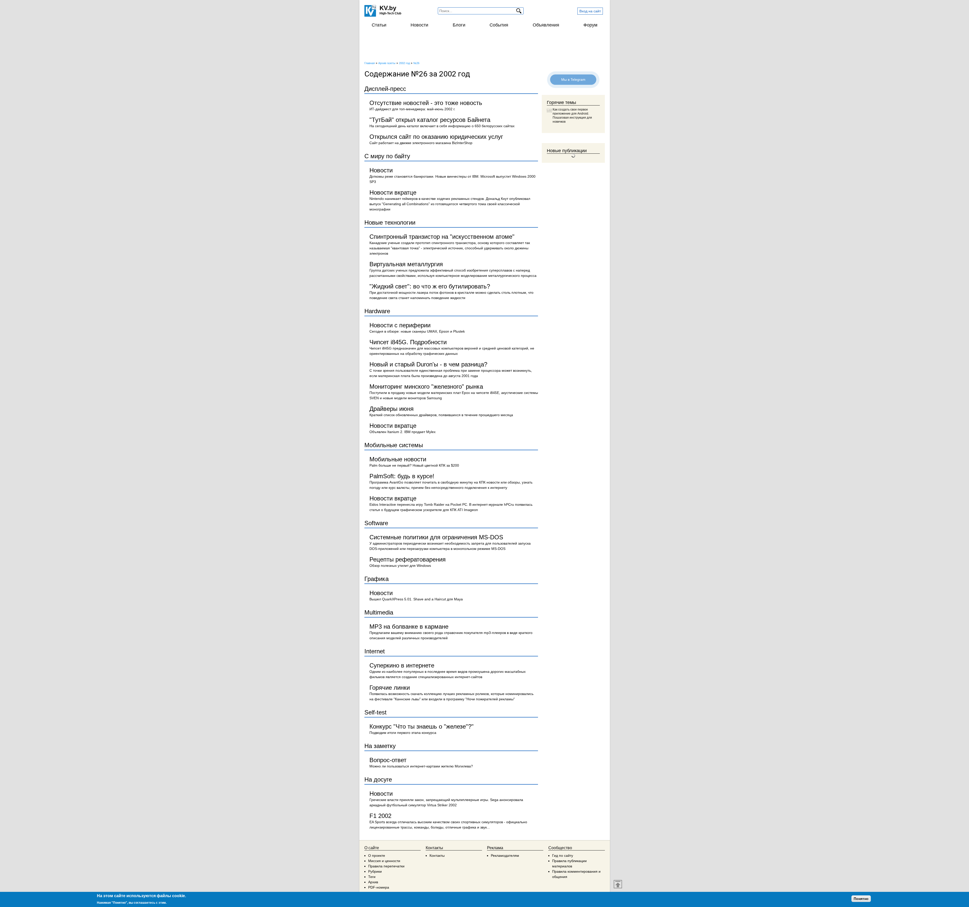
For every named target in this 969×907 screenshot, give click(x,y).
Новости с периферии (399, 325)
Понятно (861, 899)
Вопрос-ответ (388, 760)
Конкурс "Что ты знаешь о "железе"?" (421, 726)
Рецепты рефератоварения (407, 559)
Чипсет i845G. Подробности (408, 342)
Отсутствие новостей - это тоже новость (425, 102)
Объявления (546, 25)
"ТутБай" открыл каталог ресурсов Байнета (429, 119)
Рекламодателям (505, 855)
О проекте (376, 855)
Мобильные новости (397, 459)
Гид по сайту (562, 855)
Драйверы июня (391, 408)
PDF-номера (378, 887)
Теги (371, 877)
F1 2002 (380, 815)
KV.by (388, 8)
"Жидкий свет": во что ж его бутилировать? (429, 286)
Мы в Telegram (573, 79)
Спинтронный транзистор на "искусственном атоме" (442, 236)
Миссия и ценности (384, 861)
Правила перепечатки (386, 866)
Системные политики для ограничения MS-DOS (436, 537)
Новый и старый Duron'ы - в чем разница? (428, 364)
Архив (373, 882)
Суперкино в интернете (401, 665)
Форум (590, 25)
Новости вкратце (392, 192)
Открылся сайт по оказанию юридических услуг (436, 136)
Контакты (437, 855)
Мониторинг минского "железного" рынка (426, 386)
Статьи (379, 25)
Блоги (459, 25)
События (499, 25)
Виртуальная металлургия (406, 264)
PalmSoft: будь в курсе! (401, 476)
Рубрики (375, 871)
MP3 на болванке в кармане (408, 626)
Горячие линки (389, 687)
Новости (419, 25)
